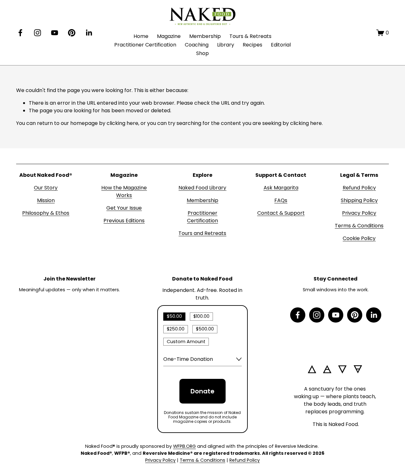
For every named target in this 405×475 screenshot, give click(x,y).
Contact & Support (281, 213)
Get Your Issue (124, 208)
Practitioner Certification (145, 44)
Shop (202, 53)
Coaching (197, 44)
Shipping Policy (359, 200)
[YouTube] (54, 32)
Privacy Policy (359, 213)
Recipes (252, 44)
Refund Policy (359, 187)
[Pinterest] (71, 32)
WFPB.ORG (184, 446)
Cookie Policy (359, 238)
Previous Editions (124, 220)
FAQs (280, 200)
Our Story (46, 187)
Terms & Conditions (359, 225)
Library (225, 44)
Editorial (281, 44)
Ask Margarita (281, 187)
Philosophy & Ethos (45, 213)
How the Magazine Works (124, 191)
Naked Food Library (202, 187)
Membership (205, 36)
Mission (46, 200)
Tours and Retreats (202, 233)
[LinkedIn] (88, 32)
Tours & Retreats (250, 36)
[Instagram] (37, 32)
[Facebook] (20, 32)
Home (141, 36)
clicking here (122, 123)
